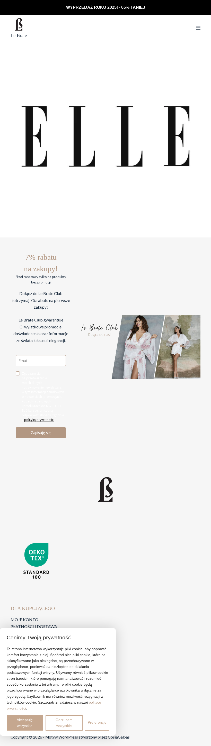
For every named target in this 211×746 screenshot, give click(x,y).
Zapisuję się (41, 432)
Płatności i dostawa (34, 626)
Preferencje (97, 722)
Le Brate (19, 35)
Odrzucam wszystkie (64, 723)
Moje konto (24, 619)
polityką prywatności (39, 420)
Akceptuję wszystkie (25, 723)
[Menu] (198, 27)
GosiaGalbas (119, 737)
